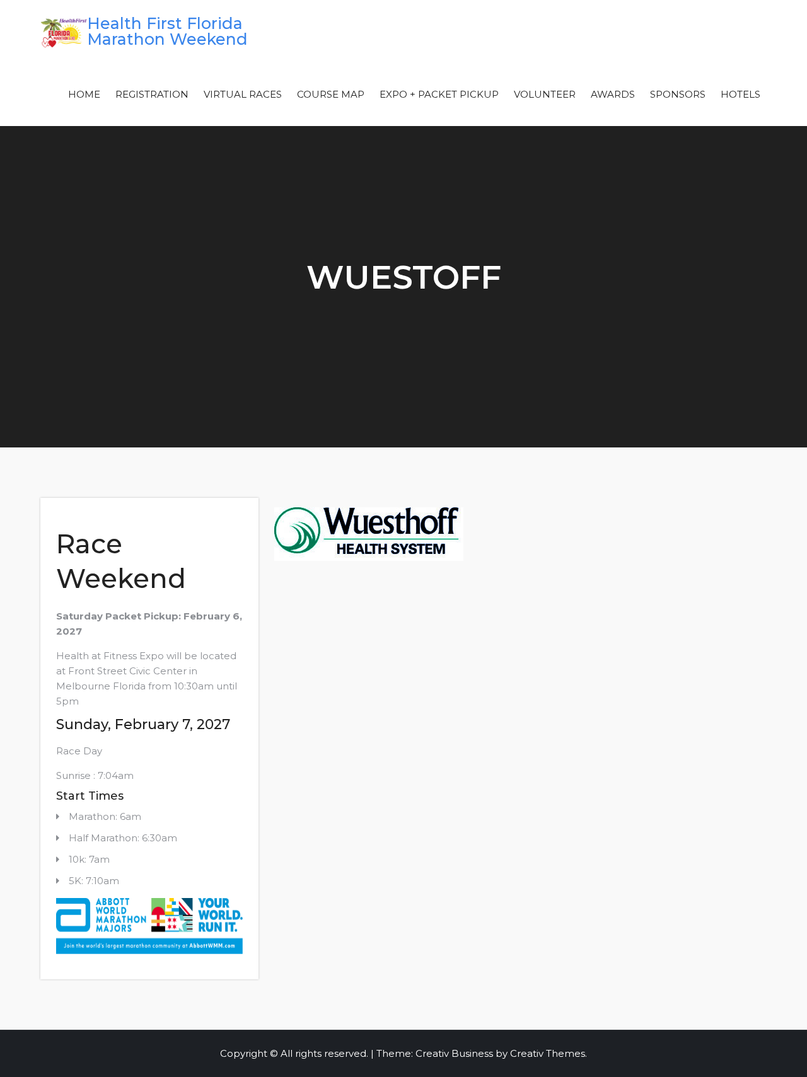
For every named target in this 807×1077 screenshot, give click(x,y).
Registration (152, 94)
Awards (613, 94)
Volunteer (545, 94)
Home (84, 94)
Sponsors (677, 94)
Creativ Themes (547, 1053)
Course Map (330, 94)
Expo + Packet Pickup (439, 94)
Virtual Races (243, 94)
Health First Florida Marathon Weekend (167, 31)
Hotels (740, 94)
